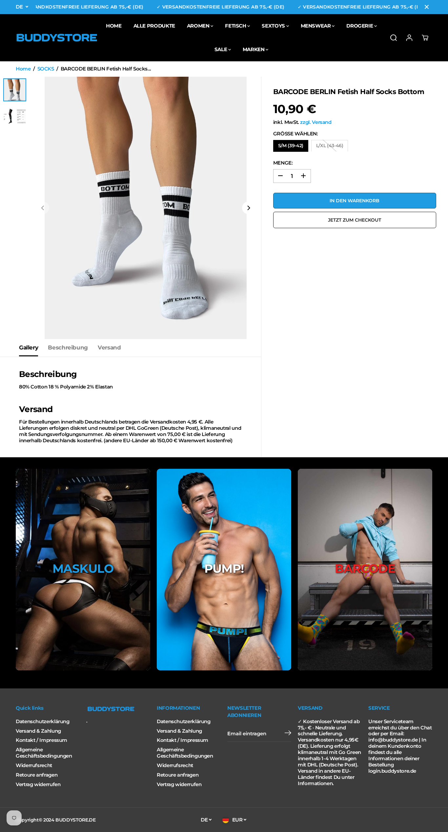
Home (23, 69)
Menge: (283, 163)
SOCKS (45, 69)
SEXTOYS (274, 26)
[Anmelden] (409, 37)
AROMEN (199, 26)
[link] (118, 709)
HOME (114, 26)
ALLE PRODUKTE (154, 26)
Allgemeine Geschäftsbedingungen (44, 753)
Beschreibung (68, 347)
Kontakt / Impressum (41, 740)
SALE (221, 49)
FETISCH (236, 26)
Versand (109, 347)
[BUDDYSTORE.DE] (57, 38)
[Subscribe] (288, 733)
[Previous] (43, 208)
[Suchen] (393, 37)
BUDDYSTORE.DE (75, 819)
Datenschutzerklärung (43, 721)
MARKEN (254, 49)
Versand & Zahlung (38, 731)
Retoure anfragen (36, 775)
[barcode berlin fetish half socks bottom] (145, 208)
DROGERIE (360, 26)
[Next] (248, 208)
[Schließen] (426, 6)
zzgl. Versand (315, 122)
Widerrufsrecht (34, 765)
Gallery (28, 347)
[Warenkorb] (425, 37)
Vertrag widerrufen (38, 784)
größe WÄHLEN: (295, 133)
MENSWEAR (316, 26)
